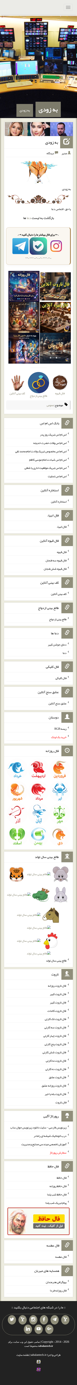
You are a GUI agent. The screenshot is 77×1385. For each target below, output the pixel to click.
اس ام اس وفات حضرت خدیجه (50, 443)
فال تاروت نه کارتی (56, 1060)
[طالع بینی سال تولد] (38, 915)
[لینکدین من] (28, 1329)
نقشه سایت (22, 1355)
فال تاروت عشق (58, 1077)
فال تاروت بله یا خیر (56, 1094)
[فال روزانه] (23, 287)
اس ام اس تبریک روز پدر (53, 434)
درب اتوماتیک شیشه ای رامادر (50, 1136)
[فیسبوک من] (44, 1320)
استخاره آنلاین (59, 501)
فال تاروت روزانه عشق (54, 1085)
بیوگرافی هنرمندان (56, 1282)
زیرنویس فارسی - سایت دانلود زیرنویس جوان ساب (38, 1127)
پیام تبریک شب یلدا (56, 1202)
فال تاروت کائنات (57, 1010)
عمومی (50, 405)
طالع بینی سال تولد (56, 960)
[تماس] (22, 1320)
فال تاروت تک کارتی (56, 1019)
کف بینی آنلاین (59, 594)
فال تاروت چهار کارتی (55, 1036)
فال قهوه (62, 552)
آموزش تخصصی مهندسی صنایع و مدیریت (44, 1144)
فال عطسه (61, 1257)
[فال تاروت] (55, 287)
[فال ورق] (23, 349)
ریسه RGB (60, 729)
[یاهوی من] (65, 1320)
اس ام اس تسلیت (57, 476)
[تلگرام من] (55, 1320)
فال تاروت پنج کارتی (56, 1044)
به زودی (48, 109)
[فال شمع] (23, 318)
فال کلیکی (61, 678)
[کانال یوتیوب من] (38, 1329)
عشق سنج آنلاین (57, 703)
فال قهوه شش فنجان (55, 568)
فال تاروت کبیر (58, 994)
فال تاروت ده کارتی (56, 1069)
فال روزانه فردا (58, 1290)
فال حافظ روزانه (58, 1186)
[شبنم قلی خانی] (16, 130)
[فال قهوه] (55, 318)
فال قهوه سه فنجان (56, 560)
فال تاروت (61, 1102)
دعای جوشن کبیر (57, 644)
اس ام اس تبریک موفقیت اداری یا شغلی (45, 468)
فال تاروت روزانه (57, 985)
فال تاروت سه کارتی (55, 1027)
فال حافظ (62, 1178)
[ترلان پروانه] (39, 130)
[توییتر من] (12, 1320)
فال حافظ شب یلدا (57, 1194)
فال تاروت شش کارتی (55, 1052)
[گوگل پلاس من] (49, 1329)
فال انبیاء (62, 526)
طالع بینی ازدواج (58, 619)
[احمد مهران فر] (61, 130)
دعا (29, 217)
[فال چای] (55, 349)
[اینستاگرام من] (33, 1320)
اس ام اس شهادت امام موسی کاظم (48, 459)
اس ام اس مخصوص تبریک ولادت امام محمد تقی (41, 451)
